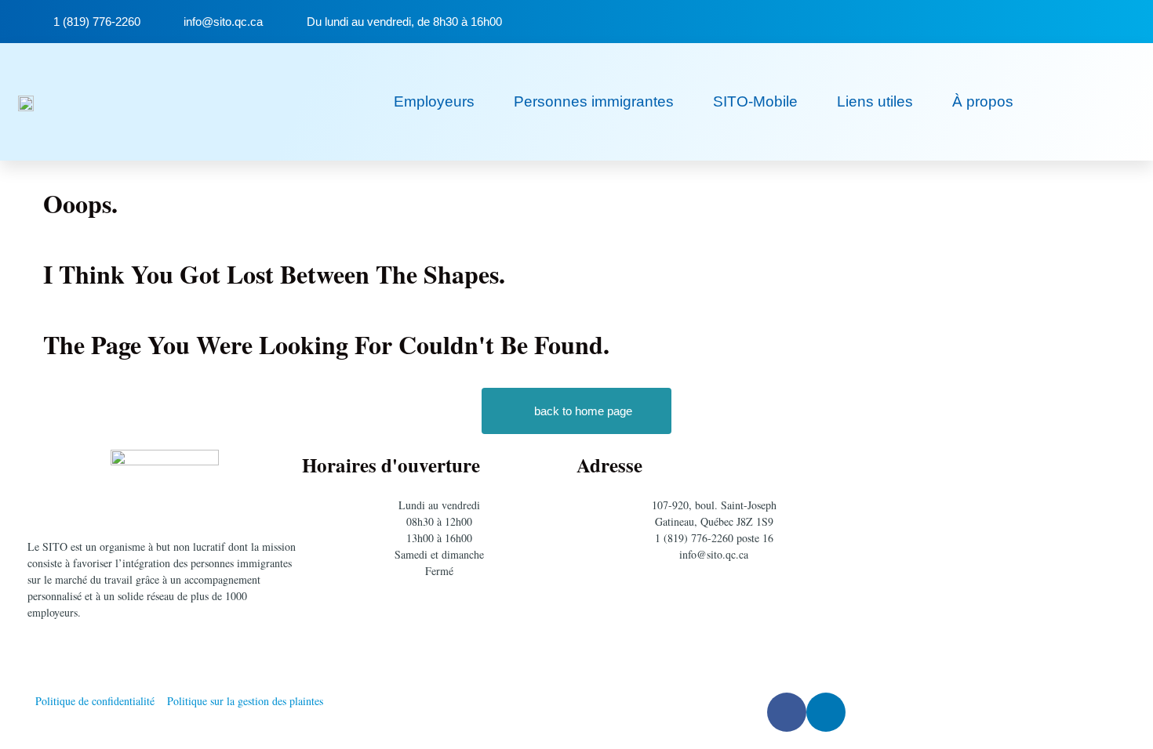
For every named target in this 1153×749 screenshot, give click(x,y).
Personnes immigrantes (594, 101)
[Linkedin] (1103, 21)
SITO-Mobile (755, 101)
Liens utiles (875, 101)
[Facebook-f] (1072, 21)
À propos (982, 101)
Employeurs (434, 101)
